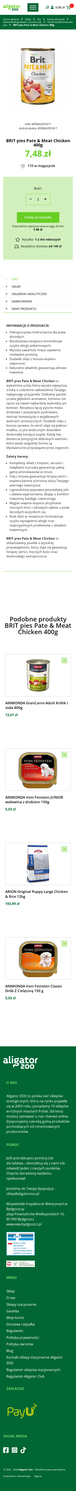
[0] (68, 7)
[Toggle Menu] (33, 7)
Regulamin (14, 1330)
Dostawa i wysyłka (20, 1324)
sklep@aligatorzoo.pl (22, 1193)
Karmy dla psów (56, 19)
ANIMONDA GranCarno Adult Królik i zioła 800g (36, 705)
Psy (39, 19)
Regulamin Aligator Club (25, 1376)
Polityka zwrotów (19, 1344)
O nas (10, 1297)
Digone (38, 1476)
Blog (9, 1350)
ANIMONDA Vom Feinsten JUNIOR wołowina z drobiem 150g (34, 799)
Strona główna (11, 19)
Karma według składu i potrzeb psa (22, 22)
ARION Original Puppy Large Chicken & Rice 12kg (36, 894)
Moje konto (15, 1317)
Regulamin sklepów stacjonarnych (33, 1369)
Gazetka (12, 1311)
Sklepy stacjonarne (21, 1304)
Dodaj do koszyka (38, 217)
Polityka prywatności (22, 1337)
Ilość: (38, 188)
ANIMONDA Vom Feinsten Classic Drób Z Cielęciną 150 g (33, 988)
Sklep (28, 19)
